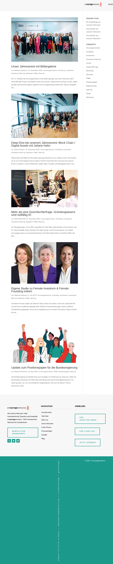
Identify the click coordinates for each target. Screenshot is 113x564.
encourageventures (50, 70)
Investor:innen (46, 412)
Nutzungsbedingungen (58, 512)
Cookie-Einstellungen (58, 546)
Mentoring (89, 71)
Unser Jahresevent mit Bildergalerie (33, 66)
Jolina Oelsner (19, 149)
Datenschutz (58, 486)
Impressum (59, 466)
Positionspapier (64, 371)
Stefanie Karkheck (20, 70)
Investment (70, 70)
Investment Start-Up (18, 73)
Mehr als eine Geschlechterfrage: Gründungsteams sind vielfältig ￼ (43, 213)
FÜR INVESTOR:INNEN (88, 419)
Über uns (44, 420)
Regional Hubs (91, 86)
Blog (43, 438)
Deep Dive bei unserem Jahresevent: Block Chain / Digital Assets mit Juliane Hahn (43, 144)
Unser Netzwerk (47, 423)
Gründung (61, 70)
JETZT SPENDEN (88, 442)
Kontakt (44, 435)
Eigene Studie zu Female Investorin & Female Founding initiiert (40, 290)
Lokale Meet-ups (92, 67)
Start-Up (41, 73)
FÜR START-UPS (87, 431)
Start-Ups (44, 416)
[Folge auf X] (9, 441)
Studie (88, 93)
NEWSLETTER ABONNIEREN (18, 432)
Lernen (88, 63)
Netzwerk (29, 73)
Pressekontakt (46, 431)
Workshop (90, 97)
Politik (36, 73)
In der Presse (46, 427)
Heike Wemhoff (19, 219)
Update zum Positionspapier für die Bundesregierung (44, 367)
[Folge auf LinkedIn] (13, 441)
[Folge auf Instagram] (18, 441)
